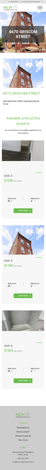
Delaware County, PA (23, 436)
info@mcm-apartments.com (23, 462)
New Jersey (23, 440)
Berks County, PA (23, 432)
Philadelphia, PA (23, 428)
